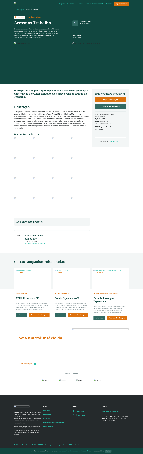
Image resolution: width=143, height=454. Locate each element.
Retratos (109, 4)
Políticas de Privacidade (22, 445)
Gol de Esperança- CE (67, 298)
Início (16, 10)
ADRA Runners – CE (27, 298)
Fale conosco (48, 426)
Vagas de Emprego (54, 445)
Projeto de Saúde (21, 293)
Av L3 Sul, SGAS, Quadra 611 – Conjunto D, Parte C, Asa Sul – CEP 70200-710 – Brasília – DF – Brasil (115, 418)
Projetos (62, 4)
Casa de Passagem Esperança (103, 300)
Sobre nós (70, 4)
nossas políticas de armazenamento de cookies (74, 451)
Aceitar (108, 451)
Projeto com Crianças (62, 293)
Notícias (80, 4)
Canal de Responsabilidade (95, 4)
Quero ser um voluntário (86, 445)
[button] (110, 141)
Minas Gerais (20, 17)
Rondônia (100, 272)
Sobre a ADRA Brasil (69, 445)
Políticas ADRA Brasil (39, 445)
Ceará (21, 272)
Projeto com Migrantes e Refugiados (105, 293)
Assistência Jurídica (33, 17)
